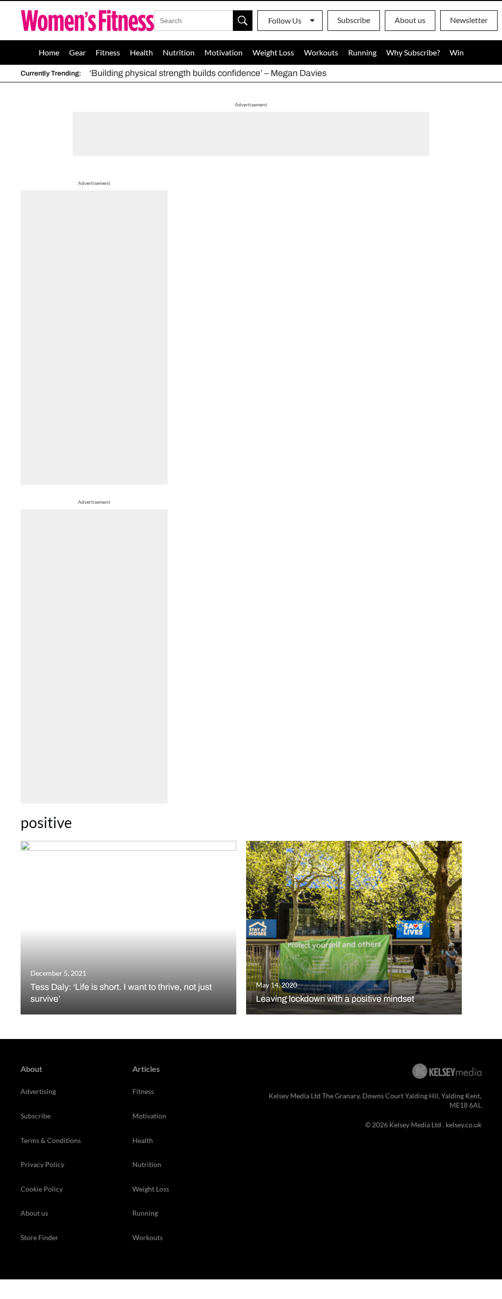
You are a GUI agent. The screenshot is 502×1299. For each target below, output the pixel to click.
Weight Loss (273, 52)
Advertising (38, 1091)
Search (242, 20)
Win (457, 52)
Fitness (108, 52)
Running (362, 52)
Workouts (321, 52)
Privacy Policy (42, 1164)
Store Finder (39, 1237)
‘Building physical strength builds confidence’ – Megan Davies (207, 73)
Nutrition (179, 52)
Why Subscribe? (413, 52)
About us (410, 20)
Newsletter (469, 20)
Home (49, 52)
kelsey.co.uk (463, 1124)
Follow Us (284, 20)
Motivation (223, 52)
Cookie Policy (42, 1189)
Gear (77, 52)
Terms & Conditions (51, 1140)
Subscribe (353, 20)
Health (141, 52)
